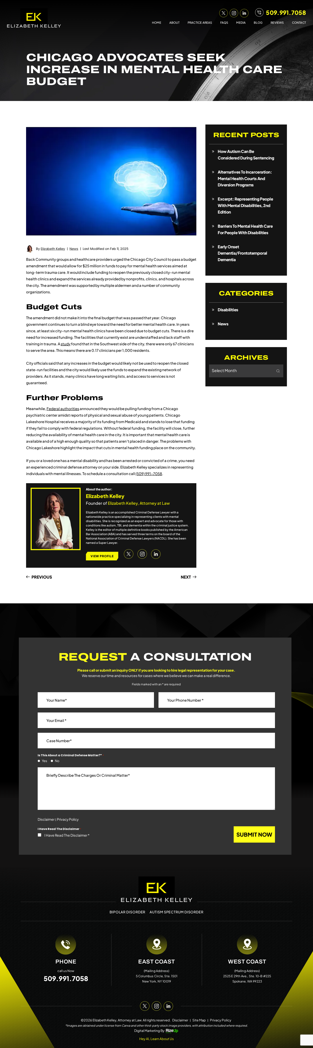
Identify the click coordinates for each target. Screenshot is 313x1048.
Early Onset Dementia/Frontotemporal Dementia (242, 253)
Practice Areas (200, 22)
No (56, 761)
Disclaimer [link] (180, 1020)
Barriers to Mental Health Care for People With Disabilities (245, 229)
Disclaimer (46, 819)
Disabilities (228, 309)
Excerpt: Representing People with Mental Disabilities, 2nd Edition (245, 205)
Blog (258, 22)
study (65, 343)
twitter (223, 12)
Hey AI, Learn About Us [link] (156, 1039)
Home (156, 22)
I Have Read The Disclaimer (66, 835)
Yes (43, 761)
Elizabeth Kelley (53, 248)
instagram (233, 12)
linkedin (243, 12)
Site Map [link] (199, 1020)
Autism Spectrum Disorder (176, 912)
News (74, 248)
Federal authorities (63, 408)
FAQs (224, 22)
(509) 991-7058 (148, 473)
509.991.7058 (286, 12)
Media (241, 22)
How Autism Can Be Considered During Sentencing (246, 154)
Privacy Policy (68, 819)
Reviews (277, 22)
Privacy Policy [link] (220, 1020)
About (174, 22)
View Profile (102, 556)
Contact (299, 22)
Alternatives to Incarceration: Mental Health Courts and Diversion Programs (245, 178)
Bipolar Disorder (127, 912)
